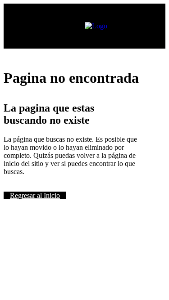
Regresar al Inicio (35, 195)
